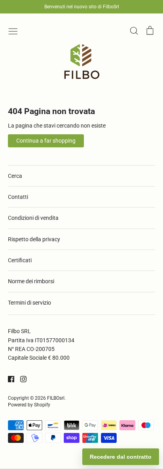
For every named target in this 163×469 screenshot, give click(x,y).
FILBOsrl (55, 398)
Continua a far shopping (46, 140)
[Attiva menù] (13, 30)
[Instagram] (20, 379)
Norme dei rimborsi (31, 281)
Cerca (15, 176)
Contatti (18, 197)
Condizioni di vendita (33, 218)
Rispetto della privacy (34, 239)
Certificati (20, 260)
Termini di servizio (29, 302)
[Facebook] (8, 379)
